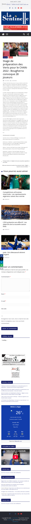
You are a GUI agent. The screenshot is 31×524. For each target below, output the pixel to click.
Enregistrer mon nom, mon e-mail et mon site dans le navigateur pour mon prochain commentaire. (14, 321)
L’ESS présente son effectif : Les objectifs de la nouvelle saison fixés (15, 224)
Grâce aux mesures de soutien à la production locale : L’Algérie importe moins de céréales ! (15, 166)
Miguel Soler (4, 481)
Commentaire (6, 277)
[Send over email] (1, 265)
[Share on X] (1, 258)
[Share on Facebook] (1, 255)
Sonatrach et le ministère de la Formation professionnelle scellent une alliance (12, 485)
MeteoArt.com (18, 441)
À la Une (5, 57)
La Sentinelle (14, 80)
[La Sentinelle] (3, 34)
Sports (10, 57)
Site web (3, 309)
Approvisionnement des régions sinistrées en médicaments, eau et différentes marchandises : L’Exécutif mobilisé (15, 390)
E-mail (3, 301)
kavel (2, 484)
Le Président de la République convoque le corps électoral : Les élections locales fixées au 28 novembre (15, 401)
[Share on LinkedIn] (1, 262)
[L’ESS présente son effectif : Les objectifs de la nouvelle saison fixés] (15, 205)
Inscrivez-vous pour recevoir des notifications (11, 472)
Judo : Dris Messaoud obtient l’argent (14, 253)
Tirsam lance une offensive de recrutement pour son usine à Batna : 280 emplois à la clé (15, 488)
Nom (3, 294)
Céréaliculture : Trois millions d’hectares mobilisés (18, 491)
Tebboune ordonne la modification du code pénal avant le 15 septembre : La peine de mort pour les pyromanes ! (14, 386)
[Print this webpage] (1, 268)
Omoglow (3, 491)
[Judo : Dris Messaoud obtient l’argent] (15, 235)
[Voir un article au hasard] (28, 34)
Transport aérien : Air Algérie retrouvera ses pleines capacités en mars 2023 (16, 161)
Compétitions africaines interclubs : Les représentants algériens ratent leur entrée (14, 194)
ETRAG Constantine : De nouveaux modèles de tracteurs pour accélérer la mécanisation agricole (15, 481)
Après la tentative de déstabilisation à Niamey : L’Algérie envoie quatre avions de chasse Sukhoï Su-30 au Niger (14, 393)
